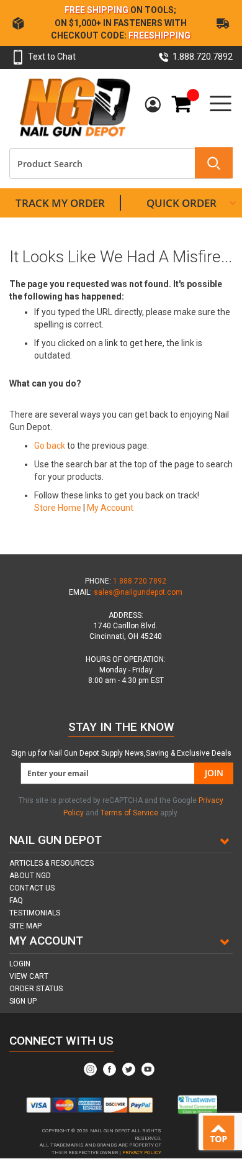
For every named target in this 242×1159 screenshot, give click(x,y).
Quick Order (181, 203)
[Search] (214, 162)
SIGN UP (23, 1001)
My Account (154, 105)
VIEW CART (28, 976)
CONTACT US (32, 888)
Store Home (57, 508)
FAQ (16, 900)
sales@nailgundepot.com (138, 592)
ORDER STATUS (36, 988)
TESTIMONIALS (34, 913)
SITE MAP (25, 926)
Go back (49, 446)
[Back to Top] (221, 1133)
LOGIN (19, 964)
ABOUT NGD (30, 875)
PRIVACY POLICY (141, 1152)
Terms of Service (129, 813)
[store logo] (74, 106)
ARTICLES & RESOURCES (51, 863)
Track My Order (60, 203)
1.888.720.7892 (139, 581)
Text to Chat (52, 57)
